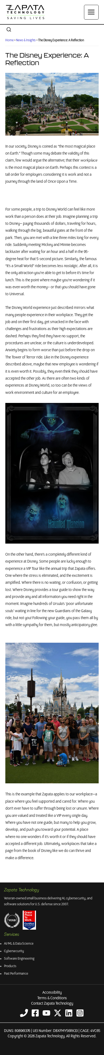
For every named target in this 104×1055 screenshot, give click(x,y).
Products (10, 966)
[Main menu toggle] (91, 12)
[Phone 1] (24, 1013)
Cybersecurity (14, 951)
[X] (58, 1013)
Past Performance (16, 974)
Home (9, 40)
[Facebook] (35, 1013)
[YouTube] (46, 1013)
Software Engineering (19, 959)
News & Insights (26, 40)
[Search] (9, 30)
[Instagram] (80, 1013)
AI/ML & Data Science (19, 944)
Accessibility (52, 992)
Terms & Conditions (52, 998)
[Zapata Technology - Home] (25, 12)
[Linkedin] (69, 1013)
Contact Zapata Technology (52, 1003)
